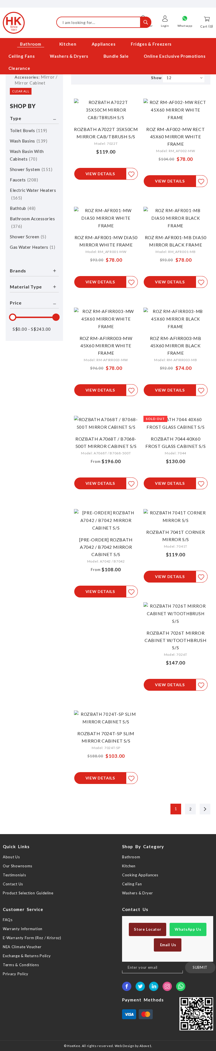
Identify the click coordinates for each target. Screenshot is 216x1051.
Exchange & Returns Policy (27, 956)
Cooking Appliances (140, 875)
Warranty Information (22, 928)
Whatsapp (184, 25)
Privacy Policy (15, 974)
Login (165, 25)
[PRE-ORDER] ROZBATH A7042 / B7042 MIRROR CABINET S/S (106, 547)
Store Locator (147, 929)
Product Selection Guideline (28, 893)
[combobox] (103, 22)
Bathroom (131, 857)
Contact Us (13, 884)
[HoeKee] (14, 23)
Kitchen (129, 866)
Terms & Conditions (21, 965)
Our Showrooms (17, 866)
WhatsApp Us (188, 929)
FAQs (8, 919)
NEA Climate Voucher (22, 947)
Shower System (30, 169)
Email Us (167, 945)
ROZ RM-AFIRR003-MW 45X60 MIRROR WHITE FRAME (106, 345)
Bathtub (22, 208)
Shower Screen (27, 236)
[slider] (12, 317)
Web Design (124, 1046)
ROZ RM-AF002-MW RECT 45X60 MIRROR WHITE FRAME (175, 136)
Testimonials (14, 875)
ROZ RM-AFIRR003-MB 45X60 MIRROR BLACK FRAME (175, 345)
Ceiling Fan (132, 884)
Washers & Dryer (137, 893)
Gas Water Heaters (32, 247)
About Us (11, 857)
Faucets (23, 179)
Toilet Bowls (28, 130)
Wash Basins (28, 140)
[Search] (145, 22)
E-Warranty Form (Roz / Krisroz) (32, 938)
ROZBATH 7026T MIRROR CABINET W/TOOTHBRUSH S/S (175, 640)
